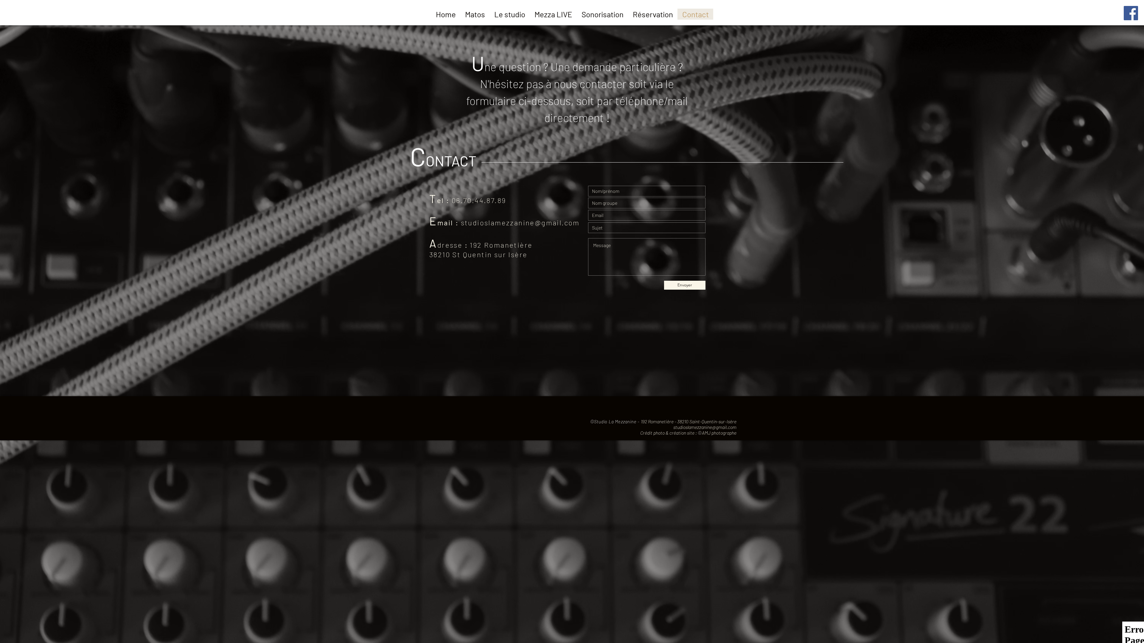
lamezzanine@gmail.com (533, 222)
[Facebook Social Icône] (1131, 13)
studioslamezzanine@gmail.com (704, 427)
